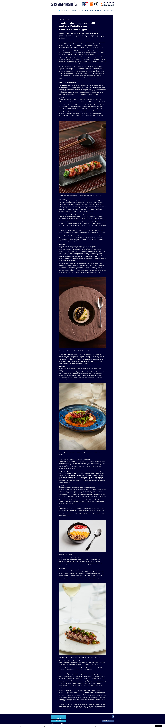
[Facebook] (113, 716)
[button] (98, 10)
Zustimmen (158, 726)
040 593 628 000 (108, 3)
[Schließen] (163, 726)
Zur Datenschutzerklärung (117, 726)
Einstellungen (150, 726)
